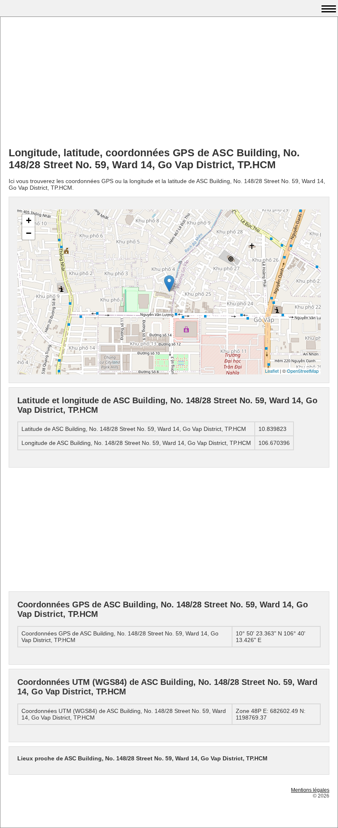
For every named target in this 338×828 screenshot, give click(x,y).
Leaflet (272, 370)
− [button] (28, 233)
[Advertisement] (169, 83)
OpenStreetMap (303, 370)
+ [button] (28, 220)
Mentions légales (310, 790)
